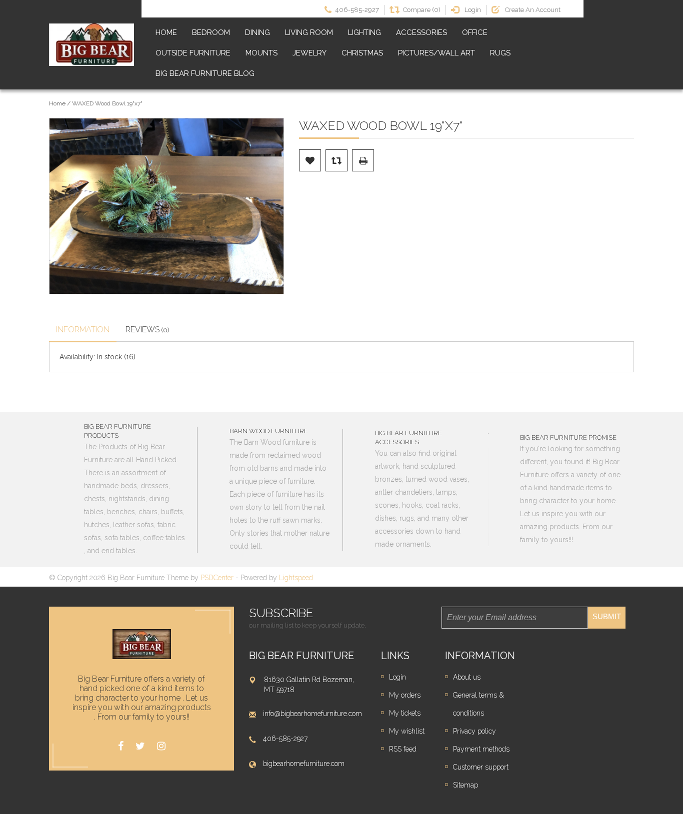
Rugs (500, 52)
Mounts (262, 52)
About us (466, 677)
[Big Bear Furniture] (91, 44)
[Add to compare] (337, 160)
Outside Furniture (193, 52)
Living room (309, 32)
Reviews (148, 329)
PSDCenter (217, 578)
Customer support (480, 767)
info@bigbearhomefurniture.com (312, 714)
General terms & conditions (478, 704)
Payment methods (481, 749)
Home (166, 32)
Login (397, 677)
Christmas (362, 52)
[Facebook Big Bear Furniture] (120, 746)
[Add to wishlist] (310, 160)
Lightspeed (296, 578)
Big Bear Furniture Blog (205, 73)
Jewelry (309, 52)
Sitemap (465, 785)
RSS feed (402, 749)
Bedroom (211, 32)
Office (475, 32)
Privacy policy (474, 731)
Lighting (364, 32)
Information (83, 329)
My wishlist (406, 731)
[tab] (82, 330)
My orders (404, 695)
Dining (257, 32)
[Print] (363, 160)
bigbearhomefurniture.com (303, 764)
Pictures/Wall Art (436, 52)
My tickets (404, 713)
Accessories (421, 32)
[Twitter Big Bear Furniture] (140, 746)
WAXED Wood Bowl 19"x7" (107, 103)
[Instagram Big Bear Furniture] (161, 746)
